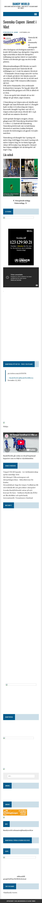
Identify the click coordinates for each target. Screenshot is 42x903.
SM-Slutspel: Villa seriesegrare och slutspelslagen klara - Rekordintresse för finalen (10, 173)
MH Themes (32, 901)
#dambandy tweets (10, 892)
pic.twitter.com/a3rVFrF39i (17, 373)
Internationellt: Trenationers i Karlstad (18, 498)
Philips (5, 426)
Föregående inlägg (22, 200)
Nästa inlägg (19, 203)
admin (16, 32)
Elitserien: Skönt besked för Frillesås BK (11, 194)
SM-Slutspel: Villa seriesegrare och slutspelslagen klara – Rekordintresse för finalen (18, 479)
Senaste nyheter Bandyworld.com (27, 194)
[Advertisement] (21, 307)
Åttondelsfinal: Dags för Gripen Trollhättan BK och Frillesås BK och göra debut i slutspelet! (29, 174)
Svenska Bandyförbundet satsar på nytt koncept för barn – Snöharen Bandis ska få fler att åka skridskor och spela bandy (20, 492)
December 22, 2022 (14, 380)
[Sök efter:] (21, 776)
